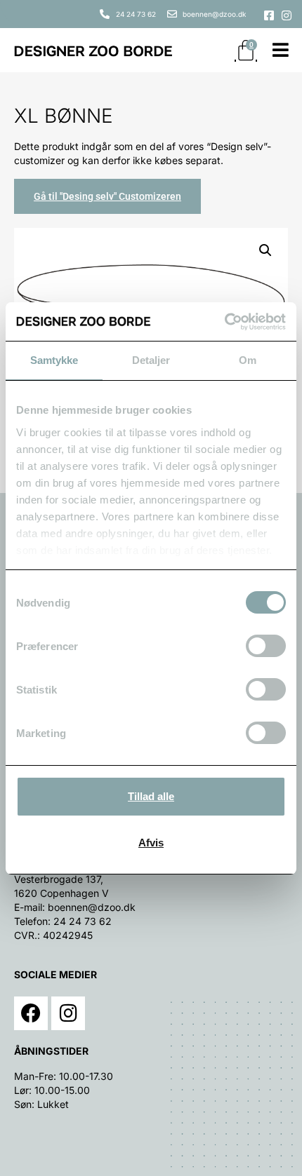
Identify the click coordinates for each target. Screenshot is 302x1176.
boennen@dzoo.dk (92, 907)
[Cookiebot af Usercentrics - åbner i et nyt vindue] (224, 322)
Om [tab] (247, 360)
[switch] (266, 646)
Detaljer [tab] (151, 360)
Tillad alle (151, 796)
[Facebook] (31, 1013)
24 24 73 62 (82, 921)
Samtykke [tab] (54, 360)
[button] (265, 250)
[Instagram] (68, 1013)
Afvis (151, 843)
